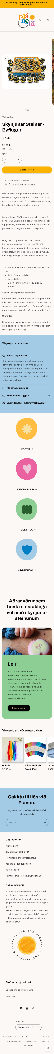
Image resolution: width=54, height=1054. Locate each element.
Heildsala (10, 996)
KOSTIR (25, 449)
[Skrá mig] (45, 822)
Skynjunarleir (25, 570)
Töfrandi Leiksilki (33, 765)
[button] (6, 20)
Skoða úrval (18, 708)
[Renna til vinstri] (21, 110)
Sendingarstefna (31, 1041)
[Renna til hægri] (33, 110)
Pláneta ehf (46, 1041)
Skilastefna (24, 1037)
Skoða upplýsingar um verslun (20, 184)
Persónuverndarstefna (41, 1037)
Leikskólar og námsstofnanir (20, 990)
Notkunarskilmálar (13, 1041)
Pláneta (13, 1037)
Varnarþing (28, 1045)
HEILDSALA (26, 529)
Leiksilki (6, 765)
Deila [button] (7, 138)
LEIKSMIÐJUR (25, 489)
